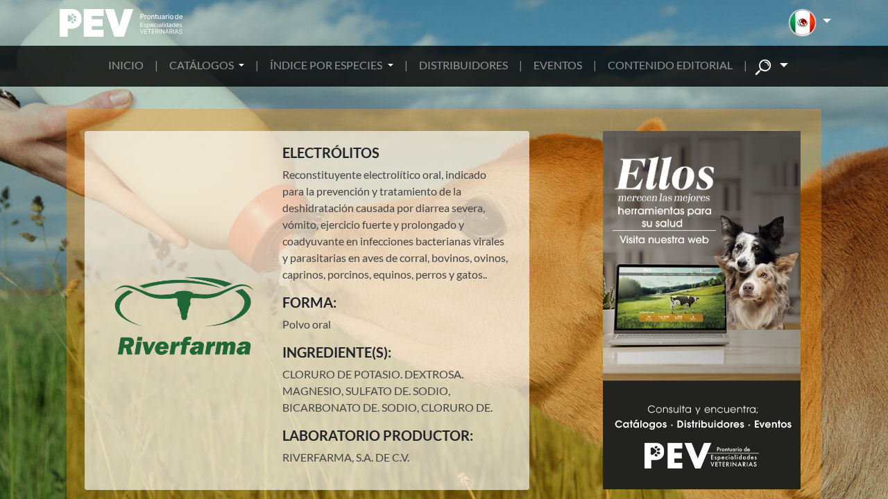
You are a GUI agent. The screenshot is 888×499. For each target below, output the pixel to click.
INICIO (126, 64)
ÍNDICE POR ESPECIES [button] (327, 64)
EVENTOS (557, 64)
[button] (810, 23)
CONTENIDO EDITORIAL (670, 64)
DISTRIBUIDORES (463, 64)
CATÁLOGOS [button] (202, 64)
